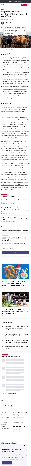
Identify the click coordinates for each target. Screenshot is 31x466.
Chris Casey (8, 22)
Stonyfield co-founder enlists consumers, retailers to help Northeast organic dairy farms (14, 210)
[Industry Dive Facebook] (5, 406)
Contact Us (4, 419)
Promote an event (18, 422)
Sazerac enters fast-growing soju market (16, 347)
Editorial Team (5, 417)
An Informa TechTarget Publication (15, 1)
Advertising (16, 415)
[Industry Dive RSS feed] (11, 406)
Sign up (23, 4)
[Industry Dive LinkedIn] (2, 406)
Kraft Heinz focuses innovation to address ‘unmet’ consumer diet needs (16, 328)
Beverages (25, 230)
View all (4, 393)
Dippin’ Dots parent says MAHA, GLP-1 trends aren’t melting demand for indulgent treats (14, 283)
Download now (6, 462)
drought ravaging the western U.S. (13, 141)
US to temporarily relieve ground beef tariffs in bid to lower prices (16, 335)
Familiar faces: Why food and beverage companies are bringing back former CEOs (15, 311)
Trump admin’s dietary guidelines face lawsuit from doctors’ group (16, 341)
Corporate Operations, (14, 230)
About (2, 415)
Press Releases (5, 428)
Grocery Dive (16, 429)
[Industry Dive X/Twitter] (8, 406)
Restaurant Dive (17, 432)
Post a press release (12, 393)
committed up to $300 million (9, 174)
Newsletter (4, 422)
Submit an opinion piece (19, 419)
